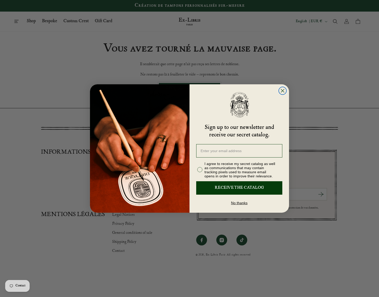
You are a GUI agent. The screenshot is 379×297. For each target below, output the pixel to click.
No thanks (239, 203)
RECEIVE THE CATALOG (239, 188)
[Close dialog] (282, 91)
